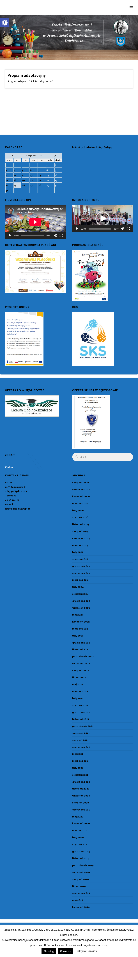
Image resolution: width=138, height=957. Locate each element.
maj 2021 (77, 753)
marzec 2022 (80, 691)
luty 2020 (78, 837)
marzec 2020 (80, 830)
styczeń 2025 (80, 559)
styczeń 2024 (80, 593)
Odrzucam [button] (65, 951)
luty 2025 (77, 552)
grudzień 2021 (81, 712)
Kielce (9, 467)
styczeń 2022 (80, 705)
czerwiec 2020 (81, 809)
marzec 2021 (80, 760)
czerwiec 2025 (81, 538)
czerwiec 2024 (81, 573)
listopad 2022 (80, 649)
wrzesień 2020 (81, 795)
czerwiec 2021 (81, 747)
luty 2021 (77, 767)
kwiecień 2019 (81, 907)
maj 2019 (77, 900)
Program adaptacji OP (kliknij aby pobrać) (31, 81)
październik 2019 (83, 865)
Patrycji (108, 147)
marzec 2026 (80, 503)
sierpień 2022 (80, 670)
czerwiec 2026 (81, 489)
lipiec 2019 (79, 886)
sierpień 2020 (80, 802)
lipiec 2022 (79, 677)
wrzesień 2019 (81, 872)
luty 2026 (78, 510)
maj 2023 (77, 614)
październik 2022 (83, 656)
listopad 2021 (80, 719)
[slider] (100, 229)
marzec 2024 (80, 579)
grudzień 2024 (81, 566)
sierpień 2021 (80, 740)
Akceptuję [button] (49, 951)
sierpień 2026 (80, 482)
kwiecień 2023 (80, 621)
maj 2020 (77, 816)
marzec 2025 (80, 545)
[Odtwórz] (10, 235)
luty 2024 (78, 586)
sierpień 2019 (80, 879)
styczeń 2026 (80, 517)
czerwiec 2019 (81, 893)
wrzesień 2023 (81, 607)
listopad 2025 (80, 524)
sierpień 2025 (80, 531)
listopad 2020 (80, 788)
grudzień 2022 (81, 642)
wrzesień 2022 (81, 663)
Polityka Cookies (86, 951)
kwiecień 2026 (81, 496)
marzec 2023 (80, 628)
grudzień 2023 (81, 600)
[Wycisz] (55, 235)
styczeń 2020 (80, 844)
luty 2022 (78, 698)
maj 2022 (77, 684)
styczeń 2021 (80, 774)
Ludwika (89, 147)
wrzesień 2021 (81, 733)
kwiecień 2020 (81, 823)
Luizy (99, 147)
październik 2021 (82, 726)
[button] (4, 22)
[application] (35, 222)
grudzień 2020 (81, 781)
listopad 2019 (80, 858)
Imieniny (77, 147)
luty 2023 (77, 635)
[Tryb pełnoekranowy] (61, 235)
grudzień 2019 (81, 851)
